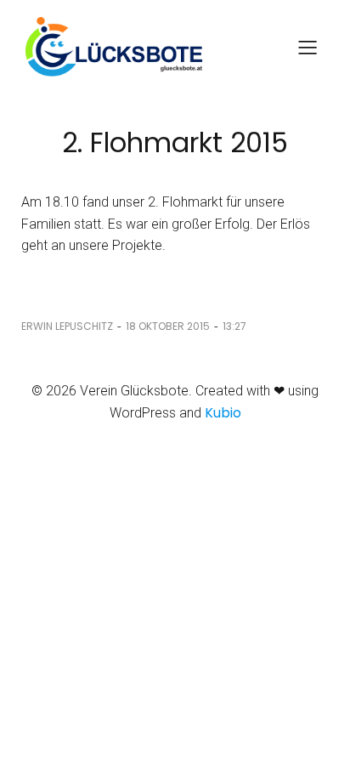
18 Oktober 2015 (168, 326)
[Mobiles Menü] (308, 47)
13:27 (234, 326)
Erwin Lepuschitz (67, 326)
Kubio (223, 413)
